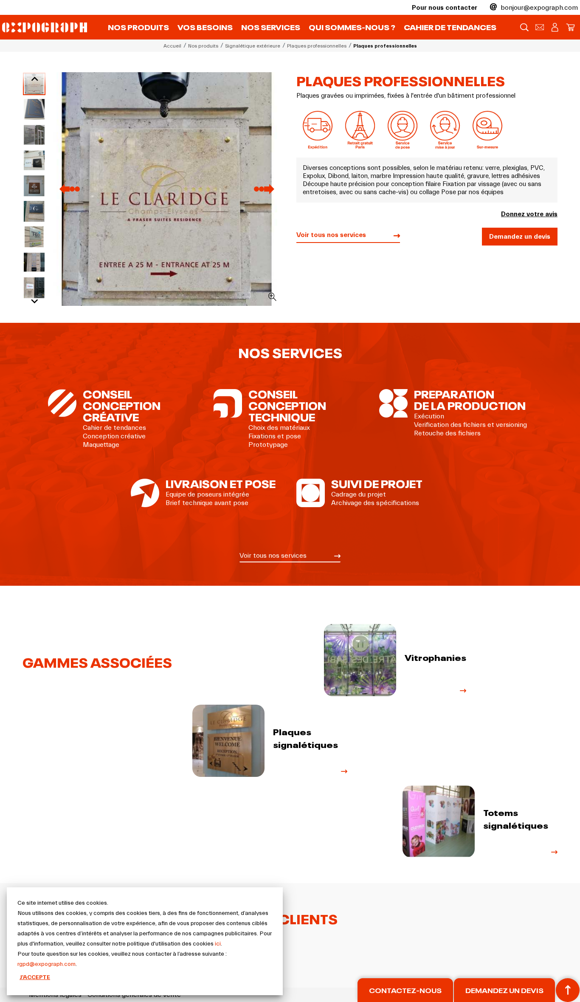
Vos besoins (205, 26)
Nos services (270, 26)
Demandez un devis (519, 236)
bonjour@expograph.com (538, 7)
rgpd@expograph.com (46, 964)
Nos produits (138, 26)
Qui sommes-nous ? (352, 26)
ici (218, 943)
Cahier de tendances (450, 26)
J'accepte (35, 977)
